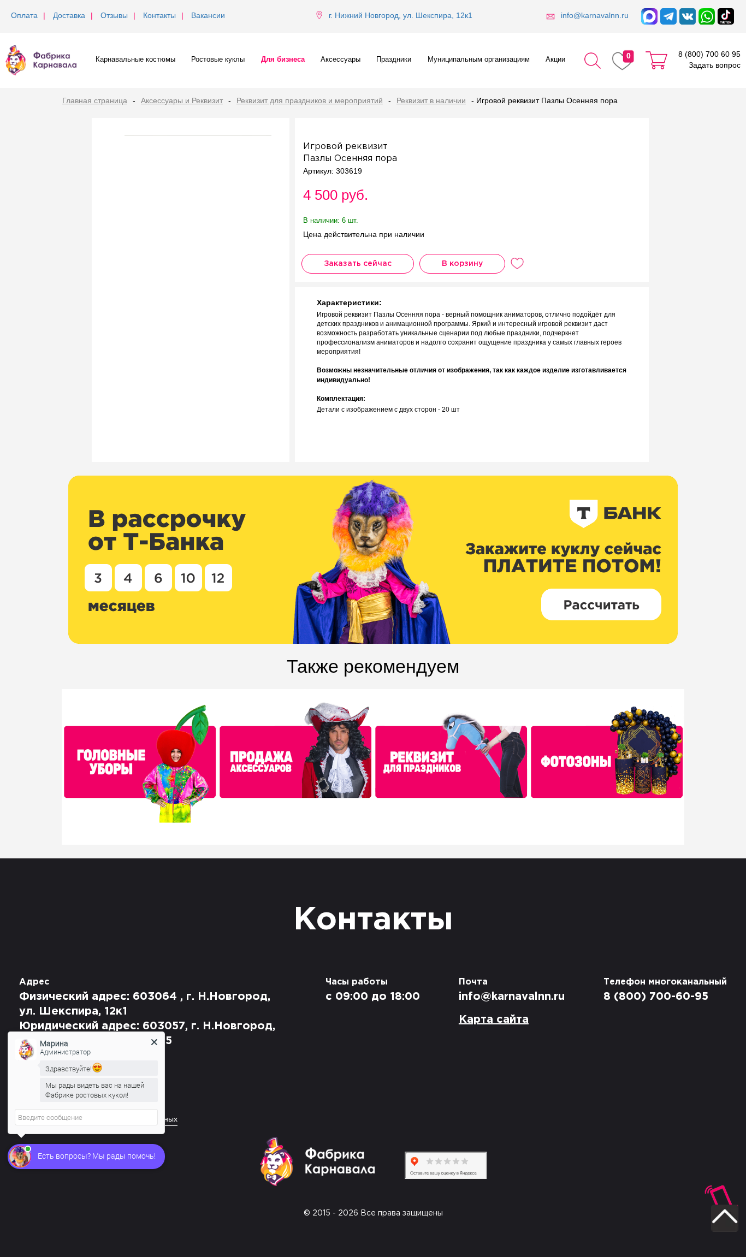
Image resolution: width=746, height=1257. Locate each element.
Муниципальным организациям (479, 59)
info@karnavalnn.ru (512, 996)
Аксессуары (340, 59)
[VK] (687, 16)
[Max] (649, 16)
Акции (555, 59)
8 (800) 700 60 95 (709, 55)
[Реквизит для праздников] (451, 768)
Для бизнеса (283, 59)
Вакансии (208, 16)
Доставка (69, 16)
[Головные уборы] (139, 768)
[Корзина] (656, 60)
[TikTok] (726, 16)
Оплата (24, 16)
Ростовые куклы (218, 59)
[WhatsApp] (706, 16)
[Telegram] (668, 16)
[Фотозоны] (606, 768)
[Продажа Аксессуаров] (295, 768)
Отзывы (114, 16)
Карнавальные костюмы (135, 59)
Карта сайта (494, 1019)
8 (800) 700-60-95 (655, 996)
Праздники (393, 59)
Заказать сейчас (358, 263)
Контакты (159, 16)
